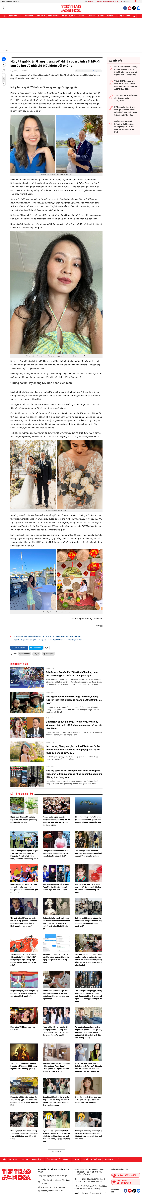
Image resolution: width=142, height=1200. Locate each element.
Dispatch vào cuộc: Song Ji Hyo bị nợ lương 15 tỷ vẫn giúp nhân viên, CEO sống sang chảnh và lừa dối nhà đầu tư (74, 725)
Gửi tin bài (126, 1)
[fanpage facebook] (125, 8)
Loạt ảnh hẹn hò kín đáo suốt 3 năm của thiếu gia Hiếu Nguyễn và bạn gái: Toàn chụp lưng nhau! (88, 853)
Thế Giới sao (112, 16)
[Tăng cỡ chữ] (3, 75)
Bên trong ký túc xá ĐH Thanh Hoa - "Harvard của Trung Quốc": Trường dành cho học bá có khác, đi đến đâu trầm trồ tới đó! (56, 1067)
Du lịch (92, 16)
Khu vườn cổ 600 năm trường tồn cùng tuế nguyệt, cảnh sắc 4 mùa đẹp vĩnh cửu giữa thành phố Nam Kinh (24, 1101)
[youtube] (129, 8)
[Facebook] (131, 1)
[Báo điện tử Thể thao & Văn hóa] (71, 8)
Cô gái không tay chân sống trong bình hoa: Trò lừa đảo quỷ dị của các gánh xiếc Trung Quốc (24, 993)
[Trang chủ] (4, 16)
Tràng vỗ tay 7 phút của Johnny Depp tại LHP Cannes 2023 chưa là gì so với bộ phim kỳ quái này (23, 1066)
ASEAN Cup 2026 (15, 16)
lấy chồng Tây (48, 654)
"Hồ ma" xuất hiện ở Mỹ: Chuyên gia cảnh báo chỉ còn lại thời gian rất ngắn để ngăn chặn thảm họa (88, 819)
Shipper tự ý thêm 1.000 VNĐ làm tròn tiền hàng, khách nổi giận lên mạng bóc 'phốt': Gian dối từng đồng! (56, 958)
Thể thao (41, 16)
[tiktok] (134, 8)
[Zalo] (138, 8)
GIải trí (101, 16)
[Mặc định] (3, 79)
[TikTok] (139, 1)
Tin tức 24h (29, 16)
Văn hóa (82, 16)
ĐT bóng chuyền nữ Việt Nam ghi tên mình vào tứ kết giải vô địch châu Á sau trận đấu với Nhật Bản (125, 111)
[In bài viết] (4, 70)
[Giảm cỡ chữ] (3, 83)
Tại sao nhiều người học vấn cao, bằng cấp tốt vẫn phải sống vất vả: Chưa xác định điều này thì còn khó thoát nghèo (56, 821)
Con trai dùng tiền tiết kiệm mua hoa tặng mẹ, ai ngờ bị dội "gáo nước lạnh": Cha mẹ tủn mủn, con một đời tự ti (56, 995)
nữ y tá (36, 654)
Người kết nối (24, 654)
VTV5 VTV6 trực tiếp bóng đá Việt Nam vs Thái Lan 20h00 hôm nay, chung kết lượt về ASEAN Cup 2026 (126, 71)
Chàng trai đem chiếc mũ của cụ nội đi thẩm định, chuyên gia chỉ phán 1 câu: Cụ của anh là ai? (56, 853)
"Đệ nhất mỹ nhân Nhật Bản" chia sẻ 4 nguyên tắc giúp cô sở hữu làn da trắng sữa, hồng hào (88, 1099)
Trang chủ (5, 50)
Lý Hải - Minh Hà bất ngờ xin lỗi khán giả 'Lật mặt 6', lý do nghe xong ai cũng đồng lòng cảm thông (47, 636)
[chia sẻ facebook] (4, 64)
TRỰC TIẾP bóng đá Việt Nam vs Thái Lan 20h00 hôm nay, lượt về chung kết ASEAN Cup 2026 (126, 85)
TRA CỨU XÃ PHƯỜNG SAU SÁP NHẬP (108, 1)
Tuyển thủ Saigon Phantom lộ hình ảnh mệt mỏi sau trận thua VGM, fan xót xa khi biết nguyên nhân (48, 640)
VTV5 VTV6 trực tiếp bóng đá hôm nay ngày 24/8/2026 (126, 98)
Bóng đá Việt (53, 16)
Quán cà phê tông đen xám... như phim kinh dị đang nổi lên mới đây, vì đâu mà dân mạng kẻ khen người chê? (88, 922)
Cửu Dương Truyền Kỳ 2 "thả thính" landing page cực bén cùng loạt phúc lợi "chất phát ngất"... (72, 674)
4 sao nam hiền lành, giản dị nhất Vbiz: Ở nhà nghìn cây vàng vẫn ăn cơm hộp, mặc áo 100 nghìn (56, 887)
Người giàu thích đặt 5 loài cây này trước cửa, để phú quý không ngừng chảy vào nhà (23, 819)
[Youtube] (135, 1)
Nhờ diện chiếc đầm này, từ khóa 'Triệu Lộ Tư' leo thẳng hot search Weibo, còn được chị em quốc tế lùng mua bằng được (56, 1101)
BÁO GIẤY (90, 1)
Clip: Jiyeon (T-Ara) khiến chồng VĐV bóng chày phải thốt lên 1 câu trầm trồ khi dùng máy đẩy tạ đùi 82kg (24, 1135)
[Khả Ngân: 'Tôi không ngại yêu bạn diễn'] (24, 1015)
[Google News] (89, 71)
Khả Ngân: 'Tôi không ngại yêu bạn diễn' (22, 1028)
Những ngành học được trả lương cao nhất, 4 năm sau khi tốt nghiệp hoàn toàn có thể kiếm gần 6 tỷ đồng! (24, 888)
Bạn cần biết (125, 16)
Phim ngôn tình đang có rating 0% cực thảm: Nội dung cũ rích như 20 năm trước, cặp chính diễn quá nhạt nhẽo (88, 1135)
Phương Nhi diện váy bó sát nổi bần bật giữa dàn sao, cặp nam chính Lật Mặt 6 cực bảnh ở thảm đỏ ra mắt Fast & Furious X (56, 1031)
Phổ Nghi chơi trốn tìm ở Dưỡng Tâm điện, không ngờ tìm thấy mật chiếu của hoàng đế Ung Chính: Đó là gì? (74, 700)
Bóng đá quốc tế (68, 16)
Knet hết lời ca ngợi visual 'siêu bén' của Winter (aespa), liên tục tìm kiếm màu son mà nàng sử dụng (88, 888)
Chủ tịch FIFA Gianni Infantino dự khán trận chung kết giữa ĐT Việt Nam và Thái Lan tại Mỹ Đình (124, 126)
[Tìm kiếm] (4, 8)
